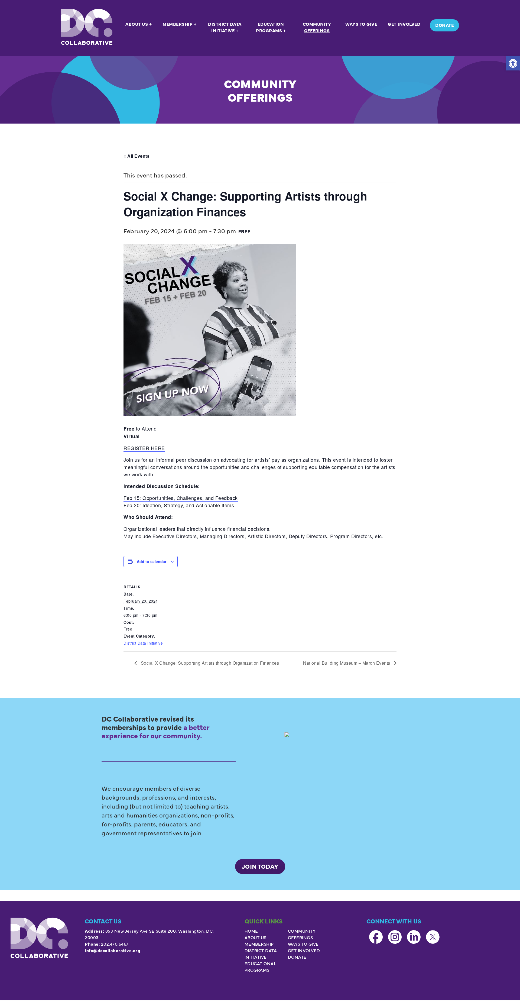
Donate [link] (297, 957)
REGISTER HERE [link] (144, 447)
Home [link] (251, 931)
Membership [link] (259, 944)
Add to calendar (151, 561)
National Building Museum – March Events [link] (347, 663)
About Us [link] (255, 937)
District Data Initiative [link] (143, 643)
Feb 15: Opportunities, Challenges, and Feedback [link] (180, 497)
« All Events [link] (136, 156)
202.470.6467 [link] (115, 944)
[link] (513, 63)
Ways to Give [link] (303, 944)
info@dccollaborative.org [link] (112, 950)
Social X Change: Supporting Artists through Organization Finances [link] (209, 663)
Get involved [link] (304, 950)
